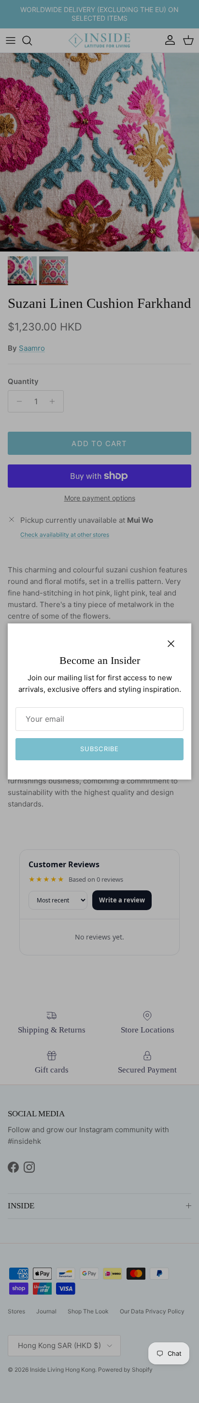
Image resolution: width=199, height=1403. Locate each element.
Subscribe (99, 749)
